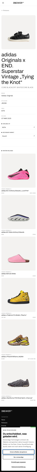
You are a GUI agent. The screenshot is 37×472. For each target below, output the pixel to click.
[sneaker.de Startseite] (18, 3)
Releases (4, 423)
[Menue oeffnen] (3, 2)
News (3, 420)
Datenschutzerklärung (18, 467)
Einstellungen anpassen (18, 462)
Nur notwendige (18, 457)
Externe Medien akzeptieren (18, 452)
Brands (3, 426)
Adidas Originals (7, 96)
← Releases (5, 10)
